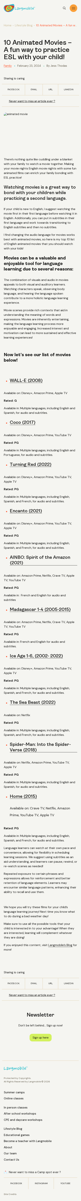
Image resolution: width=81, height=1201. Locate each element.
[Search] (64, 8)
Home (7, 25)
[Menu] (73, 8)
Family (8, 66)
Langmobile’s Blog (60, 945)
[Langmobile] (19, 8)
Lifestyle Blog (24, 25)
